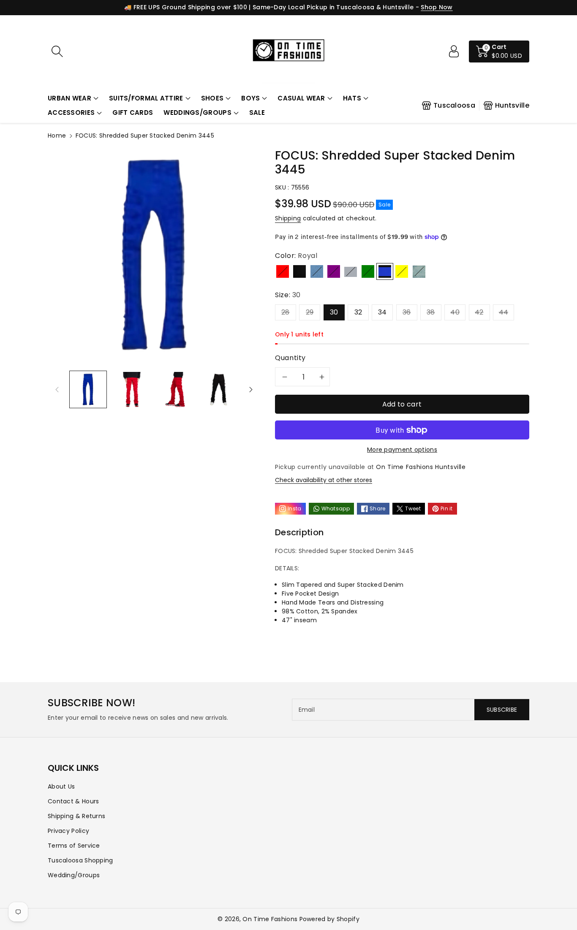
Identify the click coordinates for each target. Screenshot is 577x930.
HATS (352, 98)
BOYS (250, 98)
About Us (61, 786)
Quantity (290, 358)
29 (310, 312)
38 (431, 312)
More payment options (402, 449)
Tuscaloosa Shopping (80, 860)
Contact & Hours (73, 801)
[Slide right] (251, 389)
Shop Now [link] (436, 7)
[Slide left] (57, 389)
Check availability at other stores (323, 480)
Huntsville (512, 105)
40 (455, 312)
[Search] (57, 51)
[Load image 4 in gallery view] (218, 389)
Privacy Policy (68, 831)
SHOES (212, 98)
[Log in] (453, 51)
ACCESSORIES (71, 112)
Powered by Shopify (329, 919)
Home (57, 135)
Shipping (288, 218)
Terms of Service (74, 845)
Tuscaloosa (454, 105)
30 (334, 312)
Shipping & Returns (76, 816)
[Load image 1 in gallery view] (88, 389)
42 (479, 312)
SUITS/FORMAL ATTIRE (146, 98)
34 (382, 312)
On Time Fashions (269, 919)
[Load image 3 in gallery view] (175, 389)
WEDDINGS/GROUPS (197, 112)
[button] (73, 98)
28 (285, 312)
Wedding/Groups (74, 875)
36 (407, 312)
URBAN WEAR (69, 98)
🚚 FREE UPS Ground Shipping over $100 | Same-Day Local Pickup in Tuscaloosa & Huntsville (269, 7)
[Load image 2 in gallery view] (131, 389)
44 (504, 312)
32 (358, 312)
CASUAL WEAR (301, 98)
